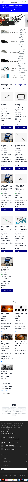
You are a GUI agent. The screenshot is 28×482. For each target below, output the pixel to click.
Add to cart (8, 127)
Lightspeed (21, 477)
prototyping (17, 413)
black (10, 409)
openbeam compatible (8, 413)
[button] (3, 2)
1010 (23, 413)
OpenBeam (13, 408)
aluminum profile (22, 408)
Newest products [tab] (6, 85)
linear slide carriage (9, 411)
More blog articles (6, 393)
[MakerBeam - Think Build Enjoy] (14, 2)
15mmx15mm (5, 408)
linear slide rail (19, 411)
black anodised (17, 409)
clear (24, 409)
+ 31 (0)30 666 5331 (6, 435)
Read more (4, 332)
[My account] (22, 2)
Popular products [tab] (6, 88)
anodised (4, 409)
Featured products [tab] (20, 85)
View (8, 23)
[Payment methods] (3, 480)
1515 (14, 415)
